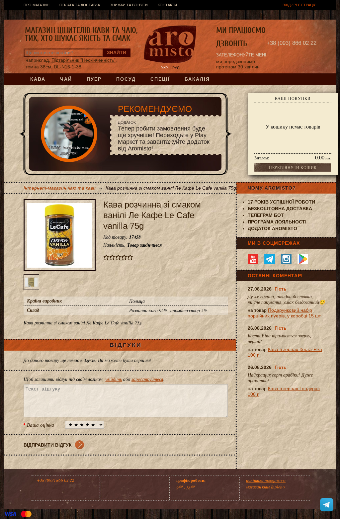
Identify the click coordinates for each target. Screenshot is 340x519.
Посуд (126, 79)
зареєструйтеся (147, 379)
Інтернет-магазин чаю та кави (60, 188)
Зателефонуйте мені (241, 54)
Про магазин (36, 5)
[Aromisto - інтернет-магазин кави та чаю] (170, 45)
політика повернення (266, 480)
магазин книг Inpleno (265, 487)
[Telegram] (269, 259)
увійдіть (113, 379)
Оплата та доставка (79, 5)
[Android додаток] (303, 259)
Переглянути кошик (293, 167)
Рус (176, 68)
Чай (66, 79)
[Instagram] (286, 259)
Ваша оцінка (40, 424)
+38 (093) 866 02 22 (291, 43)
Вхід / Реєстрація (299, 5)
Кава (37, 79)
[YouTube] (253, 259)
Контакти (167, 5)
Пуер (94, 79)
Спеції (160, 79)
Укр (164, 68)
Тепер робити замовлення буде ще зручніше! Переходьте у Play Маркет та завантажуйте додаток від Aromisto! (164, 136)
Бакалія (197, 79)
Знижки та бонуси (129, 5)
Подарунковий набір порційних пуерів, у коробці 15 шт (284, 312)
